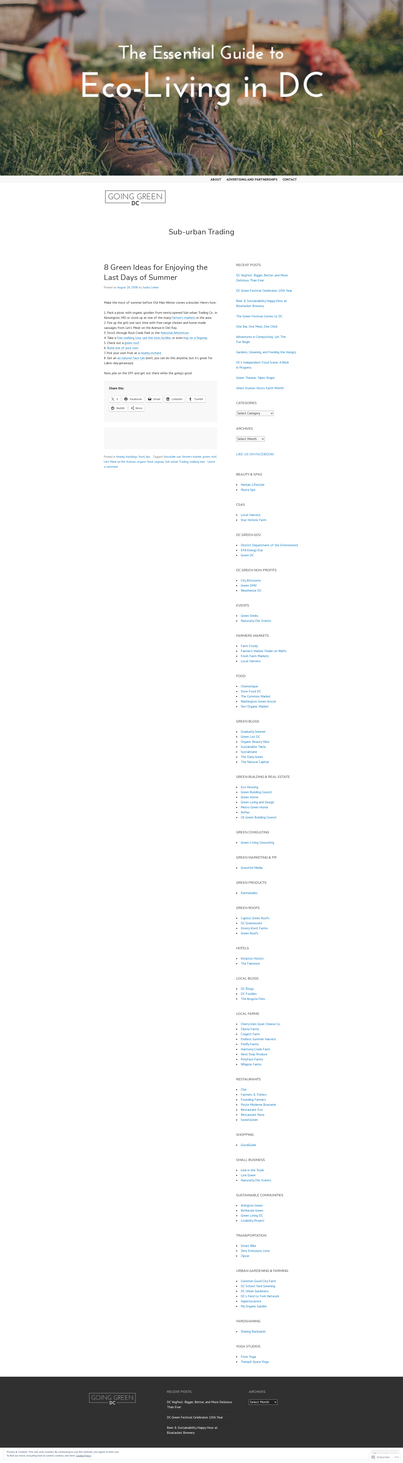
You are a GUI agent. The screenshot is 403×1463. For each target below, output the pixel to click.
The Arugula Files (253, 999)
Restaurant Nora (252, 1114)
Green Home (249, 797)
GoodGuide (248, 1145)
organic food (145, 462)
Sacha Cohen (151, 287)
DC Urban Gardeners (255, 1291)
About (216, 179)
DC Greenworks (251, 923)
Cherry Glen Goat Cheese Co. (261, 1024)
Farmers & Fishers (254, 1094)
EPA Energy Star (252, 550)
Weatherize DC (251, 590)
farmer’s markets (184, 317)
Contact (290, 179)
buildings (131, 456)
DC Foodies (249, 994)
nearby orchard (151, 353)
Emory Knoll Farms (254, 928)
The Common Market (256, 696)
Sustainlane (249, 752)
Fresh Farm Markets (255, 656)
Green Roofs (249, 933)
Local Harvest (251, 515)
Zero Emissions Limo (255, 1251)
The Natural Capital (255, 762)
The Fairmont (250, 963)
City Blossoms (251, 580)
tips (148, 456)
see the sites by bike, (157, 338)
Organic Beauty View (255, 741)
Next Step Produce (254, 1054)
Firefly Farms (250, 1044)
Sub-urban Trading (176, 462)
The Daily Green (252, 757)
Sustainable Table (253, 747)
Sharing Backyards (253, 1331)
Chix (244, 1089)
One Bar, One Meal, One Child (256, 326)
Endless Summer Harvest (258, 1039)
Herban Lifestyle (252, 484)
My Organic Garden (254, 1306)
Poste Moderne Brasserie (258, 1104)
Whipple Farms (251, 1064)
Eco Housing (249, 787)
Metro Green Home (254, 807)
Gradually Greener (253, 731)
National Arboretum (175, 333)
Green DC (247, 555)
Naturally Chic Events (256, 621)
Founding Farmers (253, 1099)
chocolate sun (172, 456)
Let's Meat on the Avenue (120, 462)
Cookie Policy (83, 1455)
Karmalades (249, 893)
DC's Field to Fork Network (260, 1296)
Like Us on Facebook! (255, 454)
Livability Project (252, 1220)
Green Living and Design (257, 802)
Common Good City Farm (258, 1281)
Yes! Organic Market (255, 706)
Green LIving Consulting (257, 842)
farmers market (191, 456)
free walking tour (129, 338)
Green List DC (250, 736)
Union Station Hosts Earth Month (260, 388)
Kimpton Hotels (252, 958)
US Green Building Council (258, 817)
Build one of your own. (123, 348)
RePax (245, 812)
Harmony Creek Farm (255, 1049)
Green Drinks (249, 615)
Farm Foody (249, 646)
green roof (209, 456)
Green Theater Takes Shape (255, 378)
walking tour (197, 462)
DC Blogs (247, 988)
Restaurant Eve (252, 1109)
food (142, 456)
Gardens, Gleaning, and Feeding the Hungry (266, 352)
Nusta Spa (248, 489)
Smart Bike (248, 1246)
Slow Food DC (251, 691)
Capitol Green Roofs (255, 918)
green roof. (132, 343)
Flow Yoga (248, 1356)
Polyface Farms (252, 1059)
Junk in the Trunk (252, 1170)
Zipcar (245, 1256)
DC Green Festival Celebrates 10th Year (264, 290)
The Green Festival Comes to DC (259, 316)
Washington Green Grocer (258, 701)
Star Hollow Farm (253, 520)
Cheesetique (249, 686)
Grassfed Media (252, 867)
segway (159, 462)
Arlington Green (252, 1205)
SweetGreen (249, 1120)
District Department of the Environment (269, 545)
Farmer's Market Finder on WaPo (263, 651)
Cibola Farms (250, 1029)
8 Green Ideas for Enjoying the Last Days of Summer (156, 272)
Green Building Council (256, 792)
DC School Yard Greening (258, 1286)
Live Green (248, 1175)
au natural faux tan (131, 358)
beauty (120, 456)
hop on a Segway (195, 338)
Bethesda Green (252, 1210)
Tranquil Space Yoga (255, 1361)
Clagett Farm (250, 1034)
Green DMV (249, 585)
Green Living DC (252, 1215)
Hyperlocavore (251, 1301)
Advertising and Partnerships (251, 179)
